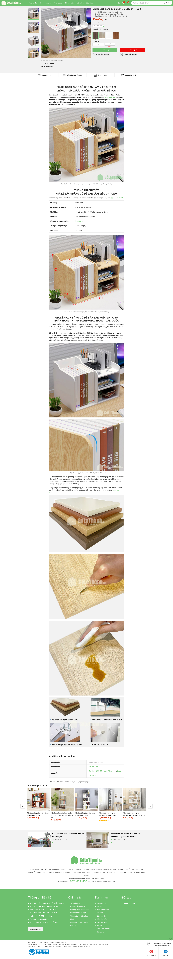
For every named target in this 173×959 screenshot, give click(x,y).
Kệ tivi (99, 926)
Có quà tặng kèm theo (49, 63)
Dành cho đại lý (130, 75)
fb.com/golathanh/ (44, 919)
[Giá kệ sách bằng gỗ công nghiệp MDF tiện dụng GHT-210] (134, 799)
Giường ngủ (101, 903)
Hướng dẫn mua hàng (78, 906)
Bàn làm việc (102, 919)
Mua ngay (133, 50)
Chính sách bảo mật (78, 913)
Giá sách (100, 932)
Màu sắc (96, 29)
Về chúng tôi (75, 903)
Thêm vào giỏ (104, 50)
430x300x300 (94, 767)
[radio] (98, 25)
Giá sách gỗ (110, 97)
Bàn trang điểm (103, 910)
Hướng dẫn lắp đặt (130, 54)
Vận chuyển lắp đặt (74, 75)
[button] (35, 929)
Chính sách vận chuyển (79, 922)
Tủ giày (100, 913)
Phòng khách (45, 3)
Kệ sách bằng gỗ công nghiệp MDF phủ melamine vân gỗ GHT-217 (62, 815)
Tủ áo (99, 906)
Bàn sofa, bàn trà (103, 929)
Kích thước (96, 23)
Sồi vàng (103, 771)
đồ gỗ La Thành (117, 198)
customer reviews (56, 60)
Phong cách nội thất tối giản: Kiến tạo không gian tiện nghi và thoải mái (125, 835)
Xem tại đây (79, 221)
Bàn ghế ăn (101, 916)
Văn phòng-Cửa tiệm (85, 3)
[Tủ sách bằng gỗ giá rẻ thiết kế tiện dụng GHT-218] (38, 799)
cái (110, 44)
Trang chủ (33, 3)
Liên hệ (73, 926)
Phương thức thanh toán (79, 910)
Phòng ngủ (58, 3)
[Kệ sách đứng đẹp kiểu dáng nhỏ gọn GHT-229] (86, 799)
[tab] (44, 75)
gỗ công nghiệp (85, 782)
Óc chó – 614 (94, 771)
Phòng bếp (69, 3)
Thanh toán (102, 75)
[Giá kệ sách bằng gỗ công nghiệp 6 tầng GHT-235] (110, 799)
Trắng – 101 (112, 771)
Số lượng (96, 41)
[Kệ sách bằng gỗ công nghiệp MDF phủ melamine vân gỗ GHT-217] (62, 799)
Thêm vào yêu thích (103, 54)
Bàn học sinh (102, 922)
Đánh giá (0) (46, 75)
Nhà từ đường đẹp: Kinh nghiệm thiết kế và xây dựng (68, 835)
